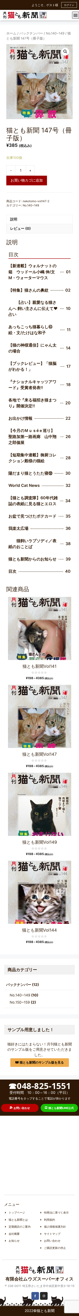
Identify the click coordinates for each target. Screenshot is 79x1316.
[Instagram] (44, 1296)
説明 (13, 219)
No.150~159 (20, 1002)
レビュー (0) (20, 228)
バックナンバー (31, 33)
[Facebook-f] (35, 1296)
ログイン (69, 5)
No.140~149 (55, 33)
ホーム (11, 33)
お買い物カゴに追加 (27, 180)
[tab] (39, 219)
